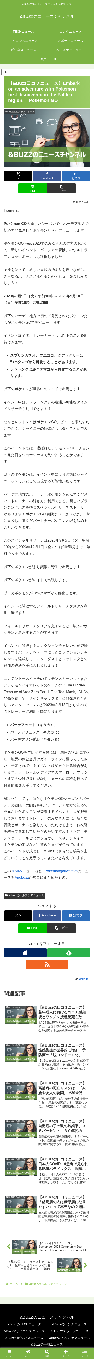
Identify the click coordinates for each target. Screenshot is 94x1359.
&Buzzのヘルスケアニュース (26, 895)
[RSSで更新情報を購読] (47, 964)
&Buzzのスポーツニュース (70, 1331)
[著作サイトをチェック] (25, 952)
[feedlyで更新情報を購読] (68, 952)
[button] (61, 188)
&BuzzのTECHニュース (24, 1324)
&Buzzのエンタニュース (69, 1324)
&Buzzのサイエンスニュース (24, 1331)
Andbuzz (22, 877)
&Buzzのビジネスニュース (24, 1338)
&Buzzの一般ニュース (47, 1344)
